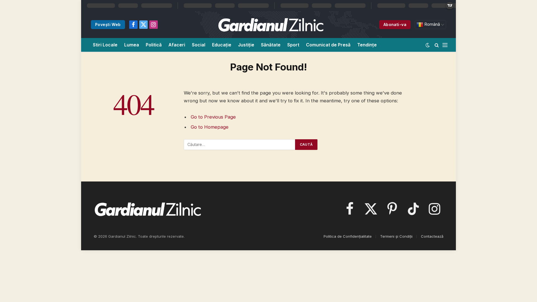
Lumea (131, 45)
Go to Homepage (210, 127)
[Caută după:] (240, 144)
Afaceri (176, 45)
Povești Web (108, 24)
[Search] (437, 45)
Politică (154, 45)
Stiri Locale (105, 45)
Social (198, 45)
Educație (221, 45)
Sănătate (271, 45)
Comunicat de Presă (328, 45)
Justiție (246, 45)
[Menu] (444, 45)
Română (431, 24)
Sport (293, 45)
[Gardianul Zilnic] (270, 24)
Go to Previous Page (213, 117)
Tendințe (367, 45)
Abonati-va (394, 24)
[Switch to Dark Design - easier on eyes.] (427, 45)
